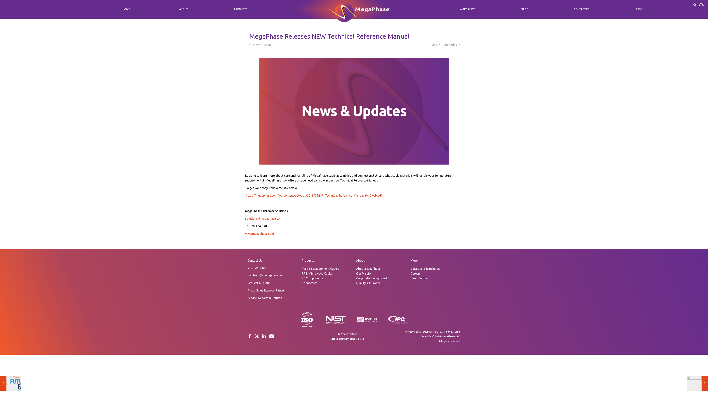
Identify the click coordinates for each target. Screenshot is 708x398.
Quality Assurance (368, 283)
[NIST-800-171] (335, 323)
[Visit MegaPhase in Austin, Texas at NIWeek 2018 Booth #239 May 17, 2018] (10, 383)
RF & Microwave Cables (317, 273)
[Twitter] (257, 336)
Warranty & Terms (450, 331)
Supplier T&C (430, 331)
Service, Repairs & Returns (264, 298)
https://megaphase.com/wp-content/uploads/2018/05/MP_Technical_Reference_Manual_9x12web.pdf (314, 195)
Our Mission (364, 273)
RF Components (312, 278)
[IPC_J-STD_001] (398, 323)
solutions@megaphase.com (263, 218)
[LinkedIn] (264, 336)
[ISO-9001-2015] (307, 327)
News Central (419, 278)
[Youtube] (271, 336)
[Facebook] (249, 336)
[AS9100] (367, 322)
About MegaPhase (368, 268)
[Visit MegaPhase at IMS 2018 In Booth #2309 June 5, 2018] (697, 383)
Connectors (309, 283)
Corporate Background (371, 278)
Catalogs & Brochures (425, 268)
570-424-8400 (256, 267)
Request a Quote (258, 282)
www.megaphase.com (259, 233)
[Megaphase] (343, 12)
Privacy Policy (413, 331)
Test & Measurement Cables (320, 268)
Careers (416, 273)
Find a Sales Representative (265, 290)
